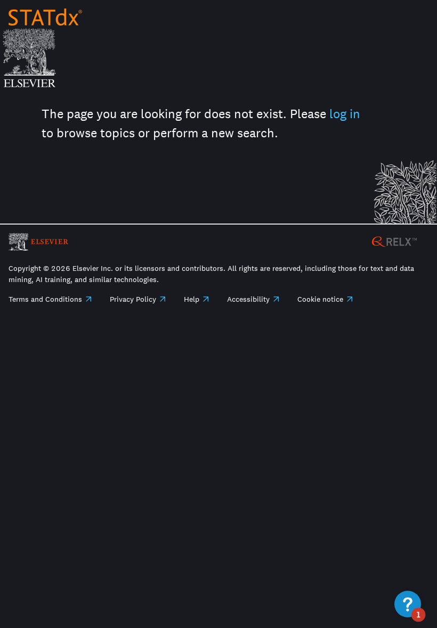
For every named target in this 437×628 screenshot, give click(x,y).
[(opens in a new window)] (394, 240)
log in (344, 113)
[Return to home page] (45, 17)
